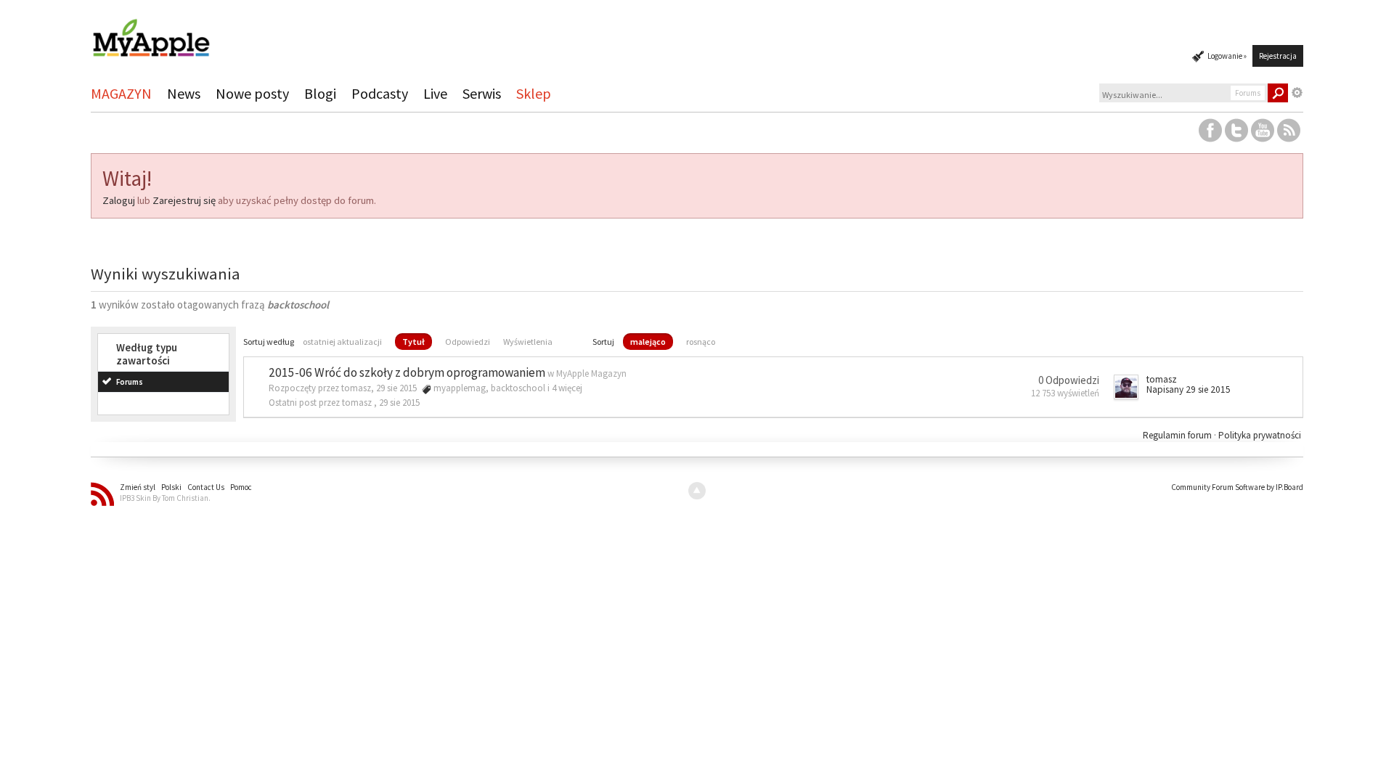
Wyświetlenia (528, 341)
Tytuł (413, 341)
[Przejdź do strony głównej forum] (151, 31)
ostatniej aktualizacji (342, 341)
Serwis (481, 93)
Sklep (533, 93)
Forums (129, 382)
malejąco (648, 341)
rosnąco (700, 341)
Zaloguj (118, 200)
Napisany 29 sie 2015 (1188, 389)
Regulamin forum (1178, 435)
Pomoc (241, 487)
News (183, 93)
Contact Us (205, 487)
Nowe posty (252, 93)
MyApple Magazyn (591, 373)
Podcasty (379, 93)
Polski (171, 487)
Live (435, 93)
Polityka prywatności (1259, 435)
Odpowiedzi (467, 341)
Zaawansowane (1297, 93)
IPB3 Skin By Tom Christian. (165, 498)
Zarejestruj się (184, 200)
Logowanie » (1227, 56)
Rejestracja (1278, 56)
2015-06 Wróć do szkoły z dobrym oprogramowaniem (407, 372)
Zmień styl (137, 487)
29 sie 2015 (399, 402)
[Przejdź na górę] (697, 490)
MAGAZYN (121, 93)
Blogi (320, 93)
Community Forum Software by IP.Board (1237, 487)
